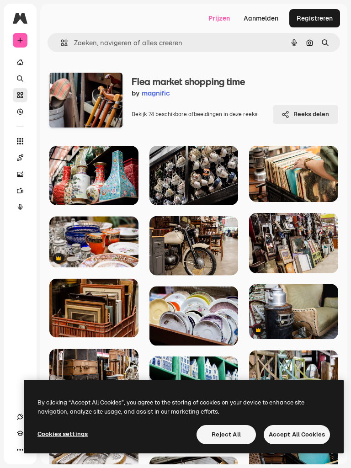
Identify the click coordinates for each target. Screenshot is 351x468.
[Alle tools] (20, 141)
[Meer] (20, 449)
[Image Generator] (20, 174)
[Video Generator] (20, 190)
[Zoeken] (20, 78)
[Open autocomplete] (60, 42)
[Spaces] (20, 157)
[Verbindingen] (20, 417)
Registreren (315, 18)
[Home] (20, 62)
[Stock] (20, 95)
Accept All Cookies (297, 434)
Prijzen (219, 18)
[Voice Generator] (20, 207)
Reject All (226, 434)
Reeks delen (311, 114)
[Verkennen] (20, 111)
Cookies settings (62, 434)
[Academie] (20, 433)
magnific (156, 93)
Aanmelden (261, 18)
